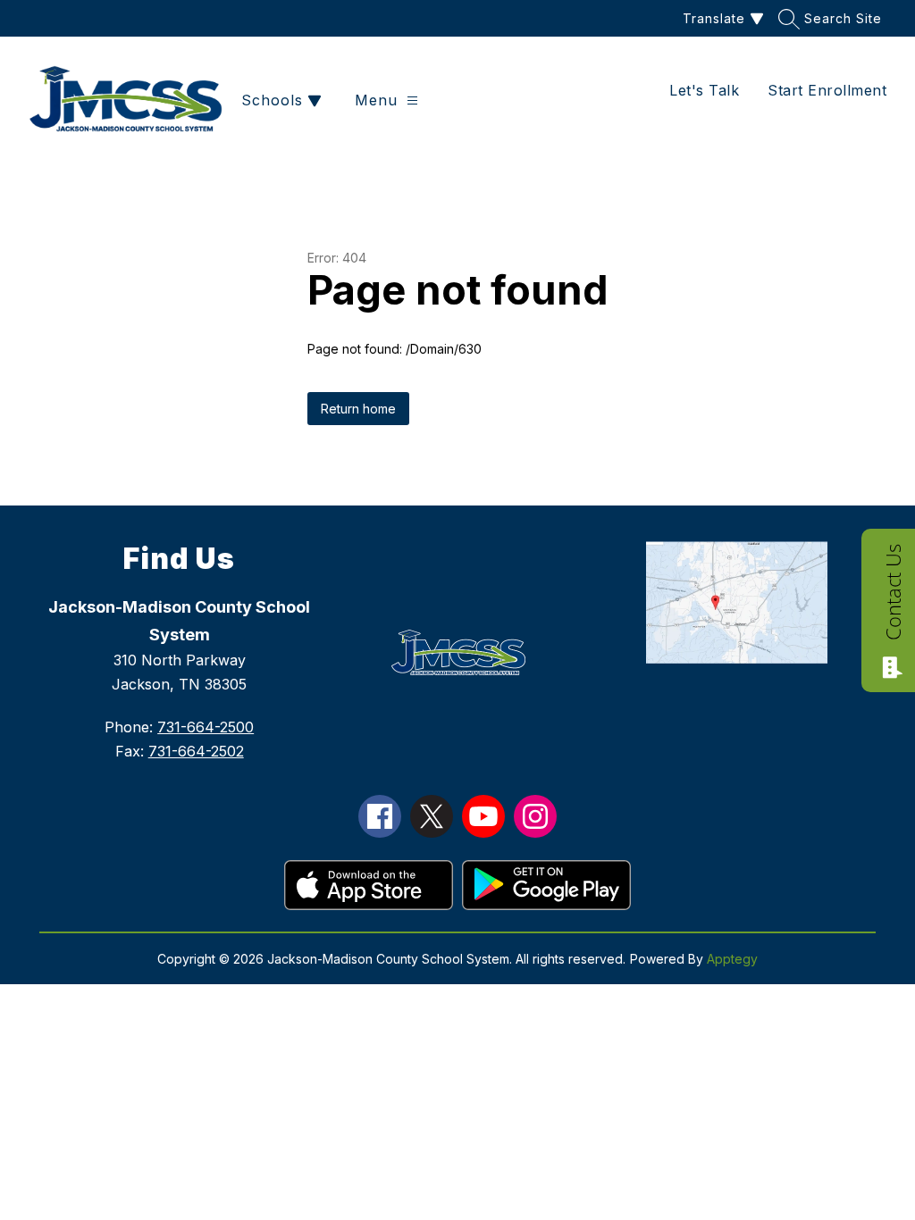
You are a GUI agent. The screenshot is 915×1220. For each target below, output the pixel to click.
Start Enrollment (827, 90)
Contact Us (892, 592)
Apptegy (732, 958)
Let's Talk (704, 90)
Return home (358, 408)
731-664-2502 (196, 751)
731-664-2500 (205, 727)
